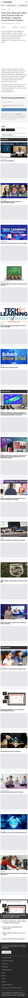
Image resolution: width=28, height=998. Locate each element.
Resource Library (11, 5)
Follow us (16, 27)
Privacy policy (5, 963)
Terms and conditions (7, 957)
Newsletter (24, 27)
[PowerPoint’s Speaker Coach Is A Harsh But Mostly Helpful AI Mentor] (14, 911)
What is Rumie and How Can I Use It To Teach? (14, 933)
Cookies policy (5, 966)
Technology (4, 9)
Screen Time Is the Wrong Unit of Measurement (12, 927)
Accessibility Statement (7, 984)
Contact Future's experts (7, 960)
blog (3, 130)
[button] (2, 2)
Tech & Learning (6, 23)
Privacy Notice (19, 115)
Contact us (4, 981)
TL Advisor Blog (10, 130)
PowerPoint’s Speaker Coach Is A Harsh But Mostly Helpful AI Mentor (14, 916)
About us (4, 978)
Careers (3, 972)
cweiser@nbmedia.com (8, 91)
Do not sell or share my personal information (12, 987)
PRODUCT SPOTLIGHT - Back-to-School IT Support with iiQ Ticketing (14, 922)
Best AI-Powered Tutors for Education (14, 939)
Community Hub (23, 5)
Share (5, 27)
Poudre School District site (9, 81)
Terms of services (17, 113)
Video (9, 9)
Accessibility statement (7, 969)
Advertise (4, 975)
